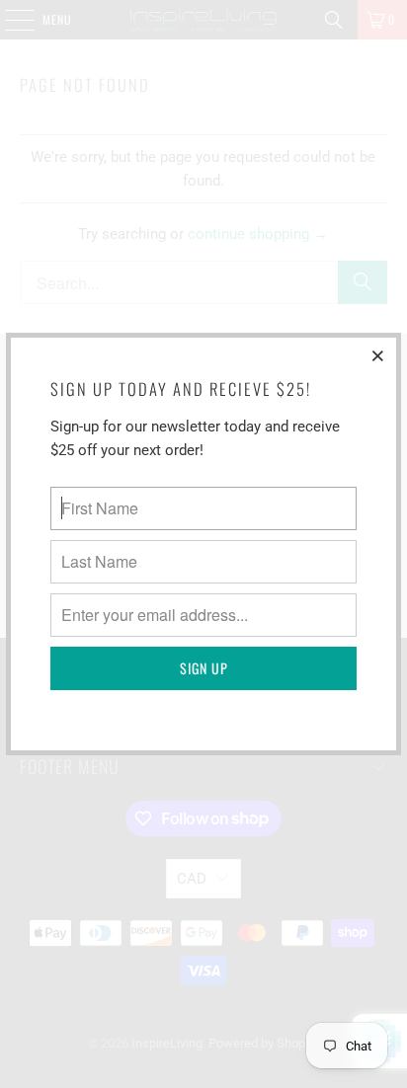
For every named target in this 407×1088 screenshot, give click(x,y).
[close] (378, 355)
